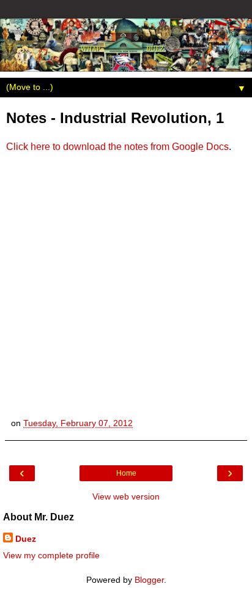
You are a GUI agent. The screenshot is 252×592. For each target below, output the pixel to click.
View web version (126, 496)
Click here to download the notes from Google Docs (117, 146)
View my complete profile (51, 555)
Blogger (149, 580)
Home (126, 473)
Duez (25, 539)
